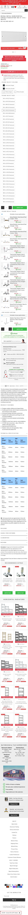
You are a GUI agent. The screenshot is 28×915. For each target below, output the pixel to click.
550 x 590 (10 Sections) (8, 122)
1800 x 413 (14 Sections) (8, 190)
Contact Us (14, 832)
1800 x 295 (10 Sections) (8, 178)
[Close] (19, 912)
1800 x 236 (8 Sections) (8, 172)
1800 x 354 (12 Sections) (8, 184)
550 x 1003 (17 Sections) (8, 98)
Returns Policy (14, 840)
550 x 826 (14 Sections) (8, 128)
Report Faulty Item (13, 868)
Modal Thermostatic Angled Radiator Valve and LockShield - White (20, 580)
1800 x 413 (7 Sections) (8, 187)
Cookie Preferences (14, 854)
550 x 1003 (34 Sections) (9, 101)
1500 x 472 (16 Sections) (8, 160)
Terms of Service (14, 851)
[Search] (26, 10)
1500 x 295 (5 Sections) (8, 139)
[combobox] (14, 10)
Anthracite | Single (9, 85)
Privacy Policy (14, 849)
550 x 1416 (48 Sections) (8, 113)
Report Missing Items (14, 871)
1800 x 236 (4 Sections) (8, 169)
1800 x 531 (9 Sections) (8, 198)
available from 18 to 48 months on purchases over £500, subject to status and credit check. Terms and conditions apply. (13, 77)
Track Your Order (14, 863)
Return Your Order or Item (13, 874)
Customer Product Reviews (14, 857)
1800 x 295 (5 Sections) (8, 175)
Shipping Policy (14, 843)
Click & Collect (13, 876)
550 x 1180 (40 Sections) (8, 107)
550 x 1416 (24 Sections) (8, 110)
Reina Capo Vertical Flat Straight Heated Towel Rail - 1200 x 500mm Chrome (7, 702)
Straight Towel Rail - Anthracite (7, 674)
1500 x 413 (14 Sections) (8, 154)
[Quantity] (6, 208)
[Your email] (14, 896)
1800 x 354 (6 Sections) (8, 181)
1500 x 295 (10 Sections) (8, 142)
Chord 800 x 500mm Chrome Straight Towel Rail (21, 702)
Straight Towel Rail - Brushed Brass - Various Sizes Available (7, 647)
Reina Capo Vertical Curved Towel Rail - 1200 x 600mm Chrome (7, 730)
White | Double (20, 91)
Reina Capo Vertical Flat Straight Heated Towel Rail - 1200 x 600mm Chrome (21, 730)
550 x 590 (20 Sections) (8, 125)
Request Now (14, 804)
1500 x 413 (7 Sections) (8, 151)
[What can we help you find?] (14, 10)
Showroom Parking (14, 826)
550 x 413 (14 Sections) (8, 119)
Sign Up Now (14, 815)
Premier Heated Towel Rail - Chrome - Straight (21, 674)
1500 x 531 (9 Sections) (8, 163)
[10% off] (7, 576)
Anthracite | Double (9, 88)
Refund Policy (14, 846)
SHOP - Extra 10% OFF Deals (10, 912)
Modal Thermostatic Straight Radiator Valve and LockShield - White (7, 580)
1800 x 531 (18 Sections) (8, 201)
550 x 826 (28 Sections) (8, 131)
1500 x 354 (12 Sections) (8, 148)
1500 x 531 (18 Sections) (8, 166)
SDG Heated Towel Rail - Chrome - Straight (7, 619)
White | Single (8, 91)
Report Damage (14, 865)
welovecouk (15, 904)
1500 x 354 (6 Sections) (8, 145)
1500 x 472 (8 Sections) (8, 157)
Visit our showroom (14, 829)
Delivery (14, 835)
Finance (14, 838)
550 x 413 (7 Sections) (8, 116)
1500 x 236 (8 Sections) (8, 136)
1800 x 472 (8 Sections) (8, 192)
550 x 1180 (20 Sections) (8, 104)
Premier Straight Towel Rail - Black (21, 647)
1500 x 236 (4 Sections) (8, 134)
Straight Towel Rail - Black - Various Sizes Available (21, 619)
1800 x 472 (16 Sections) (9, 195)
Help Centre (14, 824)
